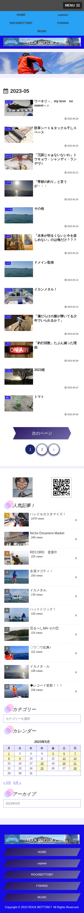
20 (64, 763)
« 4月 (7, 783)
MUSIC (42, 897)
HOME (42, 852)
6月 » (17, 783)
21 (75, 763)
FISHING (42, 885)
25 (42, 768)
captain (42, 863)
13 (64, 758)
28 (75, 768)
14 (75, 758)
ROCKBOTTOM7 (42, 874)
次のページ (42, 433)
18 (42, 763)
